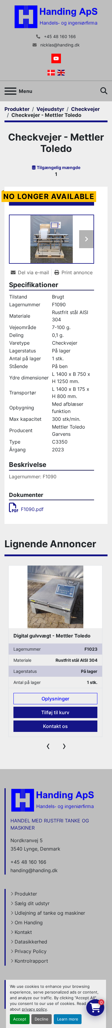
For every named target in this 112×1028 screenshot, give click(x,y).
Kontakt (23, 932)
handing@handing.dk (34, 870)
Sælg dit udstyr (32, 903)
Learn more (67, 1019)
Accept (19, 1019)
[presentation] (48, 746)
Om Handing (29, 922)
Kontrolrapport (31, 961)
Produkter (26, 894)
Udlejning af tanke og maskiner (50, 913)
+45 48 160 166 (59, 36)
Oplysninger (55, 699)
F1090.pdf (32, 509)
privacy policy (34, 1009)
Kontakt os (55, 726)
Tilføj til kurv (55, 712)
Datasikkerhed (31, 942)
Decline (41, 1019)
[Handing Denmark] (52, 800)
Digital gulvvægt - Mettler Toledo (51, 636)
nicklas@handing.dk (59, 45)
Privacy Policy (31, 951)
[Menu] (10, 91)
